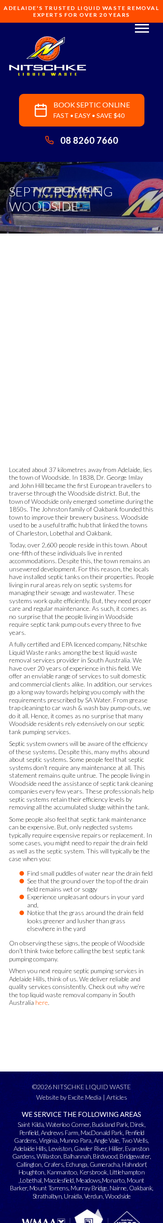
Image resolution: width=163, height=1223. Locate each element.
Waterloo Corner (68, 1124)
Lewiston (60, 1148)
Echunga (76, 1164)
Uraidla (73, 1196)
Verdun (93, 1196)
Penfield (28, 1132)
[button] (142, 28)
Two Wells (134, 1140)
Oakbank (141, 1188)
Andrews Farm (59, 1132)
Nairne (118, 1188)
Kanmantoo (62, 1172)
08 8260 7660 (89, 140)
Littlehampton (127, 1172)
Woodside (118, 1196)
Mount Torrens (49, 1188)
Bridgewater (135, 1156)
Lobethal (31, 1180)
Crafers (54, 1164)
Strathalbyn (47, 1196)
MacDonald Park (102, 1132)
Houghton (31, 1172)
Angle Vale (106, 1140)
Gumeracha (105, 1164)
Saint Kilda (31, 1124)
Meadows (88, 1180)
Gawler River (90, 1148)
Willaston (49, 1156)
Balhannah (77, 1156)
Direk (137, 1124)
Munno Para (75, 1140)
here (41, 1002)
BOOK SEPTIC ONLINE (91, 109)
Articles (116, 1097)
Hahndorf (134, 1164)
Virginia (48, 1140)
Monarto (113, 1180)
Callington (29, 1164)
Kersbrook (93, 1172)
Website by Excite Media (68, 1097)
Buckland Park (110, 1124)
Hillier (116, 1148)
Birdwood (105, 1156)
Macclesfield (59, 1180)
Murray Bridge (89, 1188)
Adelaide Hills (30, 1148)
